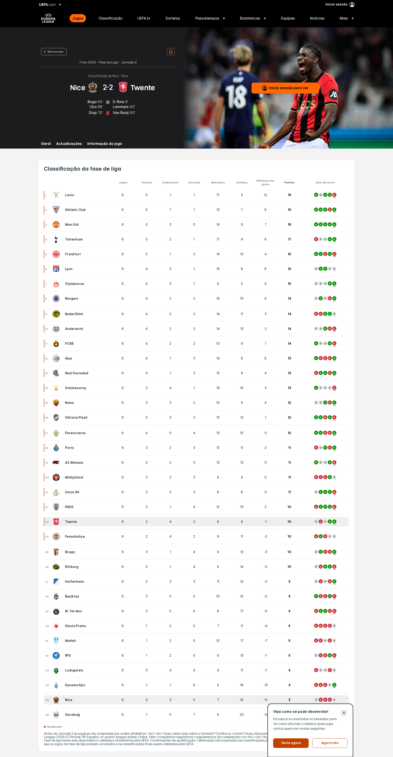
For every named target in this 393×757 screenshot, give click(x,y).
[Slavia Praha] (57, 626)
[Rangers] (57, 298)
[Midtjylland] (57, 477)
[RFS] (57, 655)
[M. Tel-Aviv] (57, 611)
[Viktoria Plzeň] (57, 417)
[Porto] (57, 447)
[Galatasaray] (57, 388)
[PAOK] (57, 507)
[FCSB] (57, 343)
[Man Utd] (57, 224)
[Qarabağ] (57, 714)
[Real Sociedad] (57, 373)
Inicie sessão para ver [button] (288, 88)
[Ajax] (57, 358)
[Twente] (57, 521)
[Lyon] (57, 269)
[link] (77, 18)
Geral (46, 144)
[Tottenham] (57, 239)
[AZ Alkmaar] (57, 462)
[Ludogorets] (57, 670)
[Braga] (57, 552)
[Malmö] (57, 640)
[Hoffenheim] (57, 581)
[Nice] (57, 700)
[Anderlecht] (57, 328)
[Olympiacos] (57, 283)
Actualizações (69, 144)
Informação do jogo (104, 144)
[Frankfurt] (57, 254)
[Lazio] (57, 195)
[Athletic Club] (57, 209)
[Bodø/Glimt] (57, 314)
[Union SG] (57, 492)
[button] (210, 18)
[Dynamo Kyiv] (57, 685)
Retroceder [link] (56, 51)
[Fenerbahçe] (57, 536)
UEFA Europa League (48, 18)
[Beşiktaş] (57, 596)
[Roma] (57, 402)
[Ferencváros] (57, 433)
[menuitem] (79, 18)
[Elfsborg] (57, 566)
